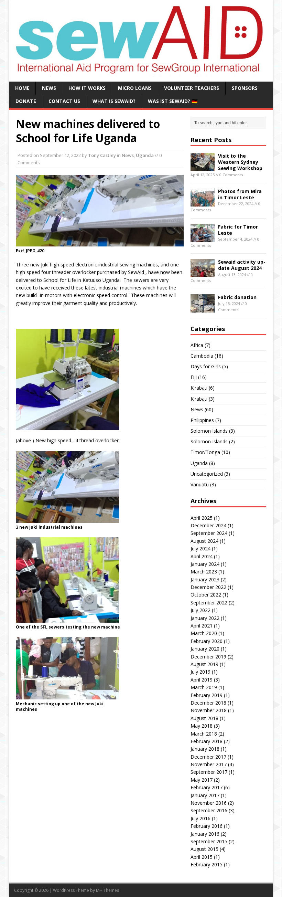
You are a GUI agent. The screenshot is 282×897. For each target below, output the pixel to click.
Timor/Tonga (205, 452)
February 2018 (207, 741)
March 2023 (204, 571)
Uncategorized (207, 474)
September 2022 (209, 602)
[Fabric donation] (203, 308)
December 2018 (208, 702)
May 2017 (202, 780)
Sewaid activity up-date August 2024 (241, 264)
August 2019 (204, 664)
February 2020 (207, 641)
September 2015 (209, 841)
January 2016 (205, 834)
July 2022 (200, 610)
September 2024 (209, 533)
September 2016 (209, 810)
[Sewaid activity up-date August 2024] (203, 273)
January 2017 (205, 795)
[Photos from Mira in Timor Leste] (203, 202)
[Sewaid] (141, 74)
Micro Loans (135, 88)
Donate (25, 101)
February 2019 (207, 695)
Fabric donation (237, 297)
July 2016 (200, 818)
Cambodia (202, 355)
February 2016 (207, 826)
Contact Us (64, 101)
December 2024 (208, 525)
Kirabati (199, 387)
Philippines (202, 420)
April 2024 (202, 556)
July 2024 (200, 548)
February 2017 (207, 787)
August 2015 (204, 849)
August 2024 (204, 541)
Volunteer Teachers (191, 88)
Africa (197, 345)
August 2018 (204, 718)
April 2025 (202, 518)
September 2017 (209, 772)
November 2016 (209, 803)
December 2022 (208, 587)
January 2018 (205, 749)
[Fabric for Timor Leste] (203, 237)
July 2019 (200, 671)
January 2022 (205, 618)
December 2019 (208, 656)
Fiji (194, 377)
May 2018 (202, 725)
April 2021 (202, 625)
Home (22, 88)
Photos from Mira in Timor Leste (240, 194)
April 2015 (202, 857)
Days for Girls (206, 366)
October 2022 (206, 594)
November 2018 (209, 710)
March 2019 (204, 687)
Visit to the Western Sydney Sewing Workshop (240, 161)
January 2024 (205, 564)
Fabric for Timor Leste (238, 229)
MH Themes (107, 890)
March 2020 (204, 633)
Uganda (145, 155)
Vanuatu (200, 484)
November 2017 (209, 764)
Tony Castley (102, 155)
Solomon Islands (209, 431)
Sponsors (245, 88)
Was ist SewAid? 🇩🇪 (172, 101)
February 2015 (207, 864)
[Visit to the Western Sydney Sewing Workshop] (203, 167)
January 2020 (205, 648)
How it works (87, 88)
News (49, 88)
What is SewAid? (114, 101)
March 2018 (204, 733)
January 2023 (205, 579)
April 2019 (202, 679)
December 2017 (208, 756)
